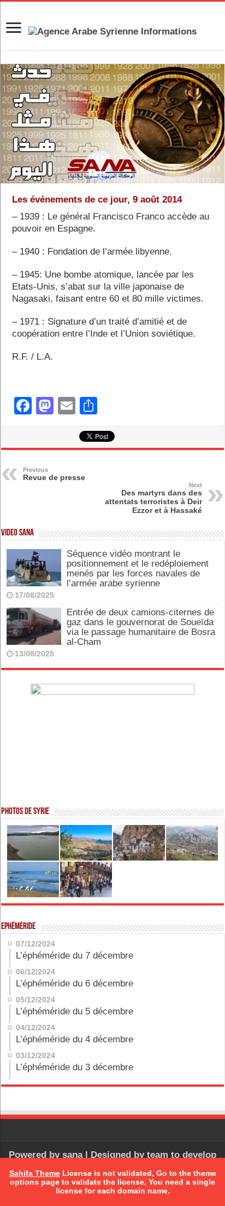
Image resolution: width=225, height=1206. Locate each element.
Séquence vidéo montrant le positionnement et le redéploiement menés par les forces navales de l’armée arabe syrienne (138, 568)
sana (72, 1155)
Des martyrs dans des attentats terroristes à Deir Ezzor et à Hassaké (153, 498)
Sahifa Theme (34, 1173)
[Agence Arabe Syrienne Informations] (112, 31)
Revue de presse (54, 474)
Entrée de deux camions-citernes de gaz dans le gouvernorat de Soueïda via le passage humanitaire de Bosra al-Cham (141, 627)
